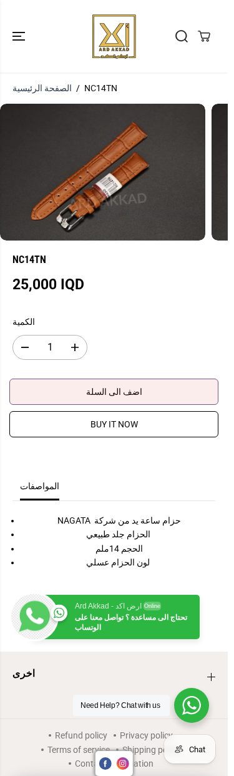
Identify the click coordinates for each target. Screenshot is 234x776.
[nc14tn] (102, 172)
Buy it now (114, 424)
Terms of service (78, 750)
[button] (19, 36)
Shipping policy (151, 750)
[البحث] (181, 36)
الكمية (23, 322)
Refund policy (81, 735)
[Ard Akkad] (114, 36)
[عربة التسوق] (204, 36)
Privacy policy (146, 735)
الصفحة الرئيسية (42, 88)
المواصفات (39, 486)
